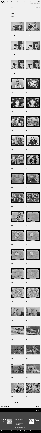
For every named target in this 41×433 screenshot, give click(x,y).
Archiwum (37, 7)
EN (39, 1)
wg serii (12, 16)
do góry (38, 406)
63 (18, 402)
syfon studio (34, 431)
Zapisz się (38, 410)
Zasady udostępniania (5, 406)
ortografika (38, 431)
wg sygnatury (13, 13)
